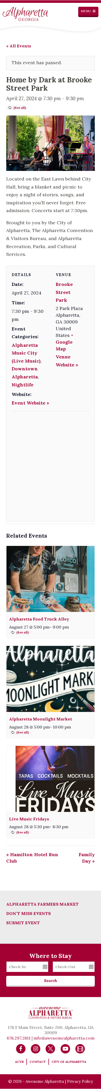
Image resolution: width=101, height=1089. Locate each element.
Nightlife (22, 385)
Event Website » (30, 403)
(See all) (19, 108)
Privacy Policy (80, 1081)
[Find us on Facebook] (21, 1048)
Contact (38, 1062)
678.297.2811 (19, 1038)
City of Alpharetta (69, 1062)
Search (50, 980)
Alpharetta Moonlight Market (40, 719)
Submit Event (23, 922)
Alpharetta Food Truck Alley (39, 619)
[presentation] (50, 579)
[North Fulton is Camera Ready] (80, 1048)
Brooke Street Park (64, 292)
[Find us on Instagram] (35, 1048)
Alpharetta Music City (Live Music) (26, 353)
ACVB (19, 1062)
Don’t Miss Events (28, 913)
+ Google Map (64, 342)
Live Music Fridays (29, 818)
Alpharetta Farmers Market (42, 904)
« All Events (18, 45)
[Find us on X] (50, 1048)
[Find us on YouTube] (65, 1048)
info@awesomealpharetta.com (64, 1038)
